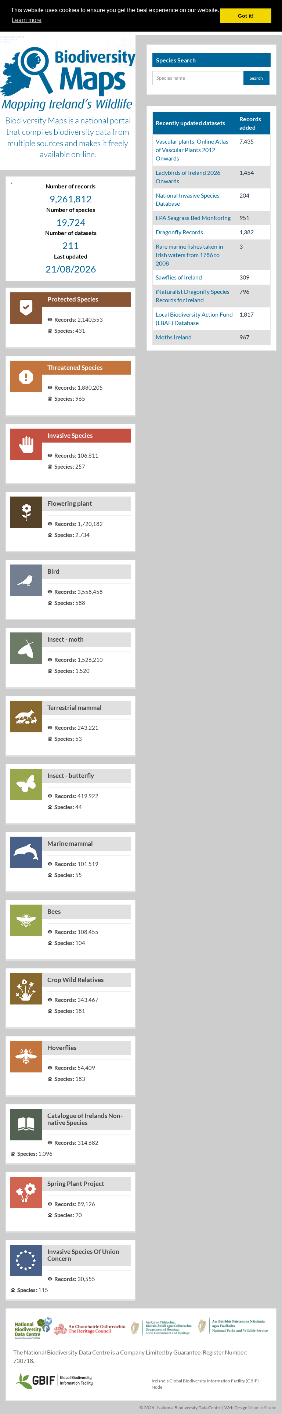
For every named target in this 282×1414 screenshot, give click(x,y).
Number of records (70, 186)
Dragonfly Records (179, 231)
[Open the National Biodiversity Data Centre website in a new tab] (33, 1332)
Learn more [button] (26, 20)
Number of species (70, 209)
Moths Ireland (174, 336)
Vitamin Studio (262, 1407)
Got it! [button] (246, 16)
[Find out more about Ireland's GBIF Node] (53, 1380)
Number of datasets (71, 232)
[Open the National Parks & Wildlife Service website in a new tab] (233, 1332)
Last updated (70, 256)
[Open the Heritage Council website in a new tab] (89, 1332)
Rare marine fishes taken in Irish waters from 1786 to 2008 (189, 255)
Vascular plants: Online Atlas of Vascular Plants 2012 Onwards (192, 150)
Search (256, 78)
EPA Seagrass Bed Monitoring (193, 217)
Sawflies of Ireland (179, 277)
